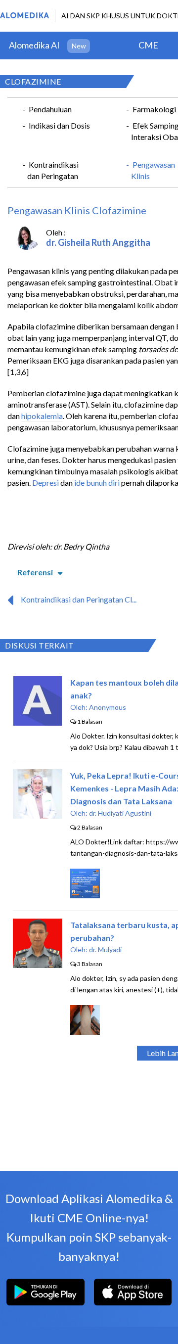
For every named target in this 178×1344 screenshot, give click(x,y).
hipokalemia (42, 415)
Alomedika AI (34, 45)
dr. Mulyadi (105, 949)
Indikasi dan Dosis (59, 125)
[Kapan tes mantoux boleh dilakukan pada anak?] (37, 722)
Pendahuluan (50, 109)
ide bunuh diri (97, 482)
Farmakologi (154, 109)
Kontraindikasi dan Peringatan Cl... (78, 599)
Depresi (45, 482)
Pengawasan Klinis (153, 170)
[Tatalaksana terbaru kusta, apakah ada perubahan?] (37, 965)
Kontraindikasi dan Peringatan (53, 170)
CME (148, 45)
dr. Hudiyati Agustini (120, 813)
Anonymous (107, 707)
